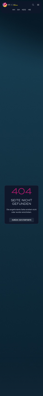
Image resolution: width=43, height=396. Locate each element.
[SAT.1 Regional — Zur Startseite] (10, 5)
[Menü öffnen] (38, 5)
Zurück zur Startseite (21, 220)
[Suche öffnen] (33, 5)
